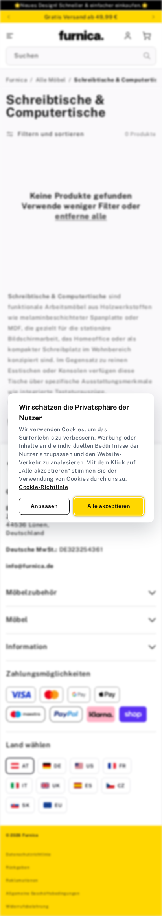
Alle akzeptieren (108, 506)
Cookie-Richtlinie (43, 487)
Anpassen (44, 506)
